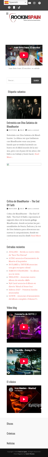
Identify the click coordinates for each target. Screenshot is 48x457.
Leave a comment (33, 130)
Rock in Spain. (22, 451)
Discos (10, 423)
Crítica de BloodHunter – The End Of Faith (23, 203)
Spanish (13, 2)
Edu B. (22, 130)
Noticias (11, 443)
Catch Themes (30, 454)
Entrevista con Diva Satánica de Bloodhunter (22, 124)
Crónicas (11, 433)
